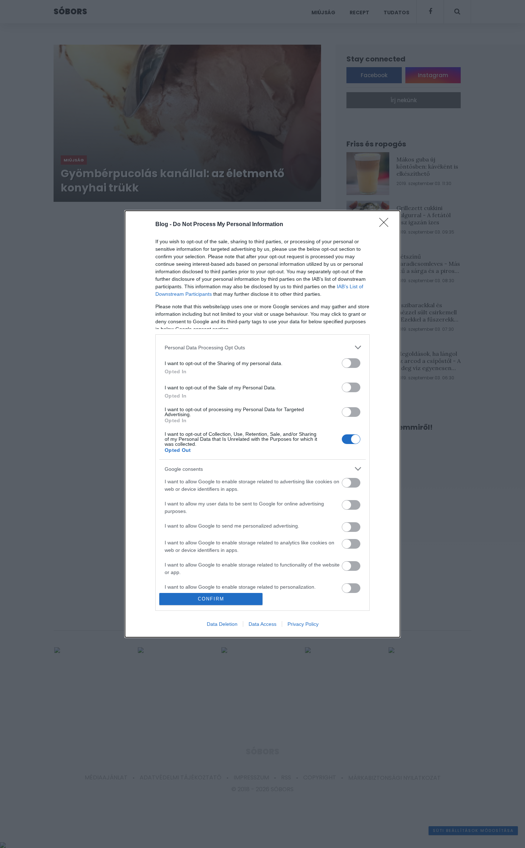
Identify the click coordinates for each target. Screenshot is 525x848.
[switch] (351, 363)
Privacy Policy (303, 624)
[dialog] (262, 424)
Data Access (262, 624)
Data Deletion (222, 624)
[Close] (386, 224)
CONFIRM (211, 599)
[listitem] (262, 347)
